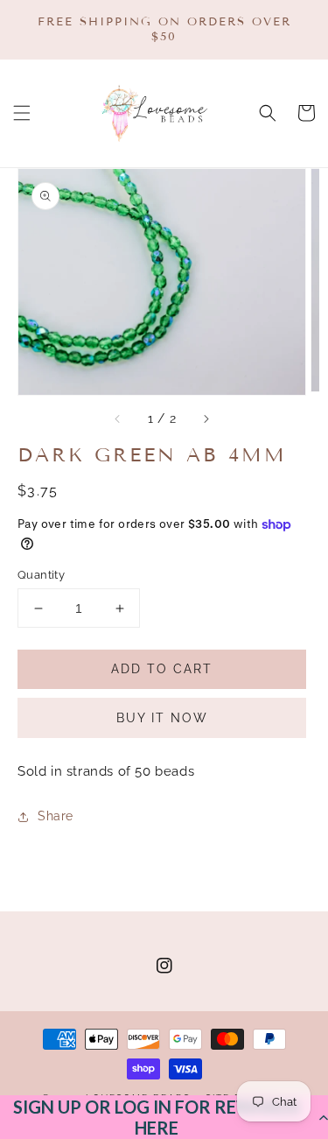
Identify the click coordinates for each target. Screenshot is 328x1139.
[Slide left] (118, 419)
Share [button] (55, 816)
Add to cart (162, 669)
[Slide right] (205, 419)
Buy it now (162, 718)
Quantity (41, 574)
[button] (164, 1117)
